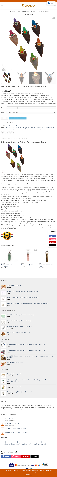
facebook (7, 456)
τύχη (39, 444)
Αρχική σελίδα (11, 11)
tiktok (35, 456)
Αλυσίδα (3, 107)
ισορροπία (27, 444)
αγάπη (3, 442)
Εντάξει (28, 474)
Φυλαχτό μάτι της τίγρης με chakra (46, 265)
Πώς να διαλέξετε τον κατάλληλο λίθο (15, 428)
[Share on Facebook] (5, 132)
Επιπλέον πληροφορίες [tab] (14, 138)
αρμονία (20, 442)
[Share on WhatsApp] (2, 132)
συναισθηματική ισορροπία (37, 129)
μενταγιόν (34, 444)
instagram (17, 456)
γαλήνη (48, 442)
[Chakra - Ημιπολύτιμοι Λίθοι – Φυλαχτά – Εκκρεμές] (28, 5)
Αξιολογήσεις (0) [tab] (25, 138)
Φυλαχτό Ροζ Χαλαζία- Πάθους (27, 265)
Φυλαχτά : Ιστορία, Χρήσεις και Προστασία (17, 432)
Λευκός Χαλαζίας (9, 419)
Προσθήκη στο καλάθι (17, 118)
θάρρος (22, 444)
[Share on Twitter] (8, 132)
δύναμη (3, 444)
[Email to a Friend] (10, 132)
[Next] (53, 44)
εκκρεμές (8, 444)
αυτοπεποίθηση (36, 442)
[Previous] (4, 44)
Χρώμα (2, 112)
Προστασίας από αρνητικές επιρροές (22, 129)
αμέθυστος (14, 442)
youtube (26, 456)
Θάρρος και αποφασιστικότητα (38, 127)
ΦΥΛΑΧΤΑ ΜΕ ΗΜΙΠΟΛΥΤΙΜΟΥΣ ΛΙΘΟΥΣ (30, 11)
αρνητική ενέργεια (28, 442)
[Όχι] (55, 473)
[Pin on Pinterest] (13, 132)
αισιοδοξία (8, 442)
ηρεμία (17, 444)
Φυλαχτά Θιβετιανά (15, 125)
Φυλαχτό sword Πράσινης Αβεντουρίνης (7, 265)
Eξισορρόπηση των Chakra (12, 423)
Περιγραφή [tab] (4, 138)
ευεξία (13, 444)
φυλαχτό (43, 444)
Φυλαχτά (47, 11)
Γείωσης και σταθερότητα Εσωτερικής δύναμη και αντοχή (18, 127)
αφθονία (44, 442)
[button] (2, 5)
